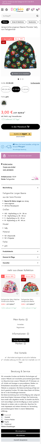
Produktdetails (8, 251)
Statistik (7, 417)
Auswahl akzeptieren (20, 440)
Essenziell (8, 415)
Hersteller (6, 263)
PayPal (7, 422)
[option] (20, 3)
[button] (20, 134)
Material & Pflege (9, 257)
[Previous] (5, 57)
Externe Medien (10, 419)
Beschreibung (7, 188)
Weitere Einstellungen (8, 426)
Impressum (8, 406)
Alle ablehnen (20, 435)
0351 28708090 (8, 170)
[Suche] (37, 16)
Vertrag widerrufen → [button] (20, 340)
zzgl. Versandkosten (15, 116)
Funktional (8, 424)
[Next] (35, 57)
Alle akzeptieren (20, 431)
